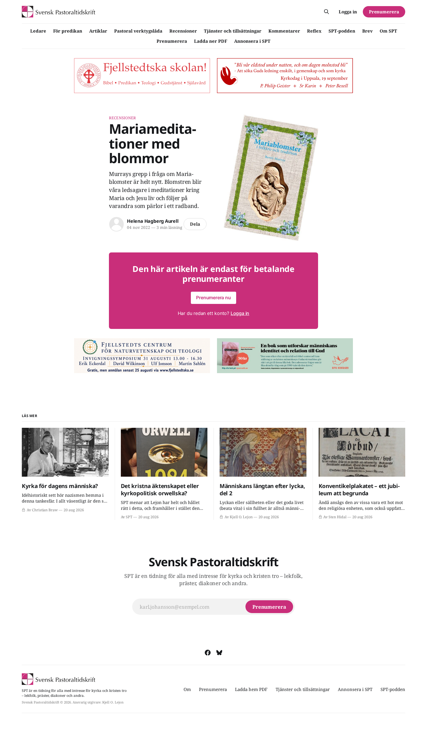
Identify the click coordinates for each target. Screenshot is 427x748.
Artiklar (98, 31)
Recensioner (183, 31)
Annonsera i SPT (252, 41)
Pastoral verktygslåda (138, 31)
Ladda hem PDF (251, 689)
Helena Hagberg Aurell (153, 221)
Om (187, 689)
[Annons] (142, 75)
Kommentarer (284, 31)
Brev (367, 31)
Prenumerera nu (213, 297)
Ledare (38, 31)
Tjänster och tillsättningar (232, 31)
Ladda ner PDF (210, 41)
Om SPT (388, 31)
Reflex (314, 31)
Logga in (348, 12)
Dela (195, 224)
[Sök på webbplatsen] (326, 11)
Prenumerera (172, 41)
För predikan (67, 31)
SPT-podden (342, 31)
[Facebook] (208, 653)
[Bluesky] (219, 653)
